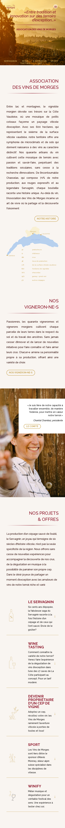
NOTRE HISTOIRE (46, 218)
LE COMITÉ (32, 426)
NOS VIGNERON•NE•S (20, 372)
